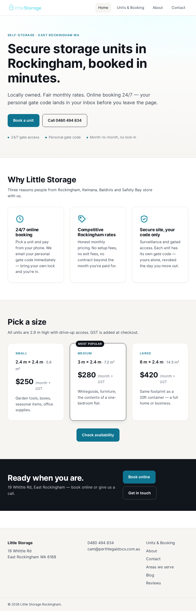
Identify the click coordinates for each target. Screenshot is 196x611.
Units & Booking (130, 7)
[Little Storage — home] (25, 7)
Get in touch (139, 493)
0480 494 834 (100, 542)
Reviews (153, 583)
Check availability (98, 435)
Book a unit (23, 120)
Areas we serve (160, 567)
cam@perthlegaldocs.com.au (113, 549)
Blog (150, 575)
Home (103, 7)
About (158, 7)
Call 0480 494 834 (65, 120)
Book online (139, 477)
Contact (178, 7)
